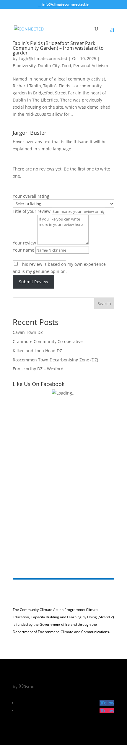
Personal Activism (90, 65)
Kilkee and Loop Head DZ (37, 350)
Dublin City (49, 65)
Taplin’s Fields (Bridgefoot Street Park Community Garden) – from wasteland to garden (58, 48)
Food (66, 65)
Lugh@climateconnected (43, 58)
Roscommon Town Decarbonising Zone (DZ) (55, 360)
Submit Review (33, 281)
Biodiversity (24, 65)
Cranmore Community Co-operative (48, 341)
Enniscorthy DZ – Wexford (38, 368)
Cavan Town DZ (28, 332)
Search (104, 303)
